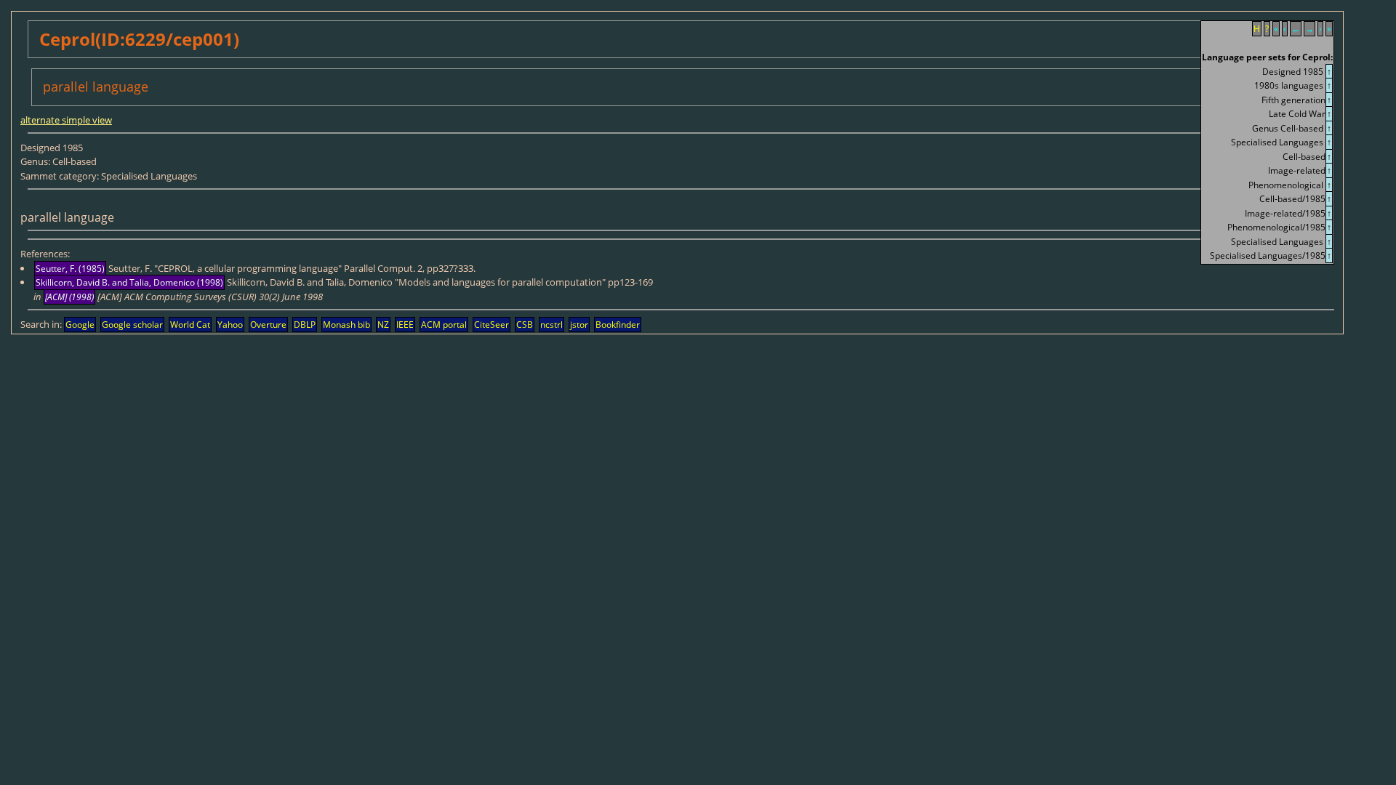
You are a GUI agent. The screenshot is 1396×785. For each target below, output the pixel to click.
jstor (579, 324)
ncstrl (551, 324)
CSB (524, 324)
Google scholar (132, 324)
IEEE (405, 324)
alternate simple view (66, 119)
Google (80, 324)
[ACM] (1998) (69, 297)
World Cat (190, 324)
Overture (268, 324)
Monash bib (346, 324)
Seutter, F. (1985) (70, 268)
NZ (383, 324)
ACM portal (444, 324)
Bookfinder (617, 324)
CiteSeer (491, 324)
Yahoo (230, 324)
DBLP (305, 324)
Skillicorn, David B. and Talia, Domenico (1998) (129, 282)
